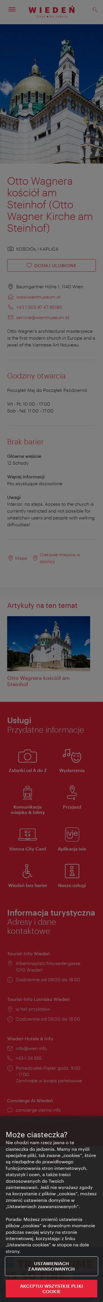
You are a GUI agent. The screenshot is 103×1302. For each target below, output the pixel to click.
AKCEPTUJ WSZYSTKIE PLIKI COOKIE (51, 1288)
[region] (51, 1209)
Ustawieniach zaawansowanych (51, 1266)
